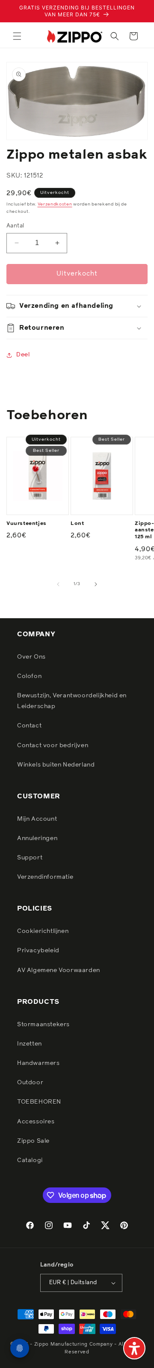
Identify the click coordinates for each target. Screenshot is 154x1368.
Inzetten (29, 1044)
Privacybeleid (38, 951)
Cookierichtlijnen (42, 931)
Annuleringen (37, 838)
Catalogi (30, 1160)
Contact (29, 726)
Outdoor (30, 1083)
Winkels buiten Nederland (56, 765)
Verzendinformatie (45, 877)
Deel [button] (23, 355)
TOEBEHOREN (39, 1102)
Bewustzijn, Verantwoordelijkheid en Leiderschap (72, 701)
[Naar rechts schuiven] (95, 584)
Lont (77, 523)
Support (29, 858)
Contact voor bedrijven (52, 745)
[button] (17, 36)
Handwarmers (38, 1063)
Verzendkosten (55, 204)
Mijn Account (37, 819)
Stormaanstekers (43, 1024)
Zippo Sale (33, 1141)
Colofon (29, 676)
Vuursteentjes (26, 523)
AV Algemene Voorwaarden (58, 970)
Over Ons (31, 657)
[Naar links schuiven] (58, 584)
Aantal (15, 226)
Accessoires (36, 1122)
